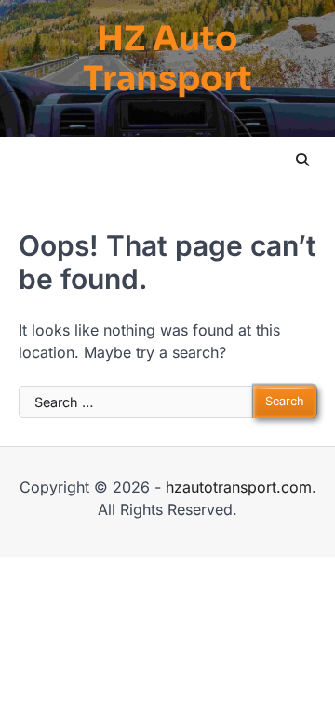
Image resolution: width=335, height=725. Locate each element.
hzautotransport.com (239, 487)
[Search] (302, 160)
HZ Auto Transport (167, 59)
